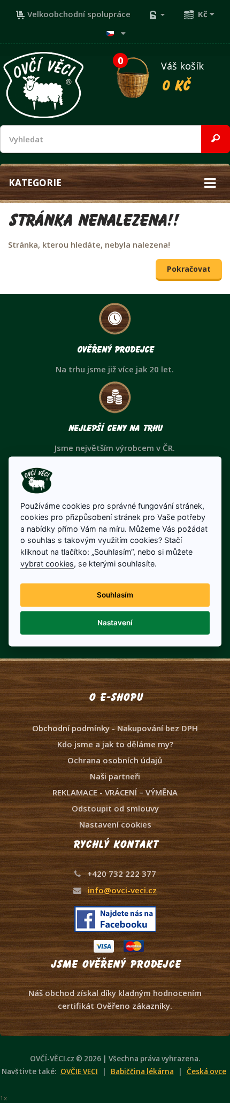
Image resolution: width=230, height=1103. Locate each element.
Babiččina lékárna (142, 1071)
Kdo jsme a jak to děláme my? (115, 744)
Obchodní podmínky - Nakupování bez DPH (115, 728)
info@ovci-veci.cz (122, 890)
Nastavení (115, 622)
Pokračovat (189, 269)
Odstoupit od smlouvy (115, 808)
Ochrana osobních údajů (115, 760)
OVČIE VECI (79, 1071)
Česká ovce (206, 1071)
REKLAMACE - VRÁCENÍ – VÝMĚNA (115, 792)
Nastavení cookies (115, 824)
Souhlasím (115, 595)
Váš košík (161, 74)
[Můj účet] (156, 13)
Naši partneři (115, 776)
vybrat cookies (47, 563)
